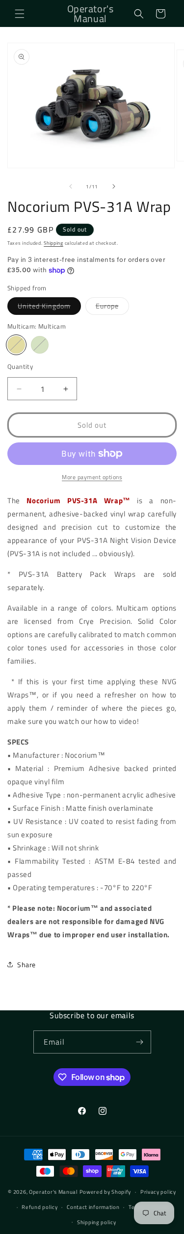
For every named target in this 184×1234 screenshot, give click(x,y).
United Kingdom (49, 307)
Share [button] (26, 964)
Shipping (53, 243)
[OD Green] (40, 345)
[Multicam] (16, 345)
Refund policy (39, 1207)
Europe (112, 307)
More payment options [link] (92, 477)
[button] (19, 14)
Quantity (20, 366)
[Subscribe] (140, 1042)
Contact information (93, 1207)
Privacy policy (158, 1192)
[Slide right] (114, 186)
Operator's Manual (53, 1192)
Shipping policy (96, 1222)
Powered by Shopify (105, 1192)
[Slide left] (70, 186)
